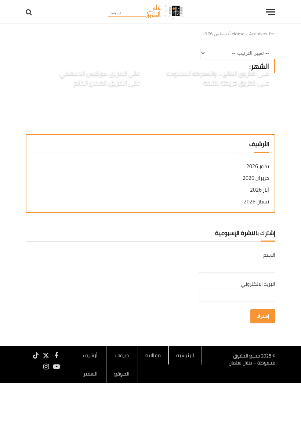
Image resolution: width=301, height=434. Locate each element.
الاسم (269, 255)
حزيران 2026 (256, 178)
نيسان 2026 (256, 202)
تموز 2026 (257, 166)
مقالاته (153, 355)
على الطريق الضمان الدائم (106, 83)
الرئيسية (185, 355)
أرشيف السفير (90, 364)
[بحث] (29, 12)
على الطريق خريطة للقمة (236, 83)
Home (238, 33)
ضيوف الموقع (122, 364)
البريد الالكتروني (258, 284)
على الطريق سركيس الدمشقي (99, 74)
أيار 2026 (259, 190)
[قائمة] (270, 12)
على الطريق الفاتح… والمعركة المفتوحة (218, 74)
